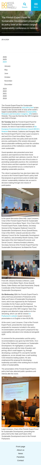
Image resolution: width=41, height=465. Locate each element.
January (7, 66)
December (8, 84)
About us (20, 450)
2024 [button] (5, 62)
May (6, 70)
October (7, 77)
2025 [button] (5, 59)
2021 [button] (5, 93)
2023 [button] (5, 89)
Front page (20, 447)
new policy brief (28, 107)
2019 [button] (5, 98)
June (6, 73)
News (20, 453)
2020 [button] (5, 96)
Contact (20, 460)
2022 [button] (5, 91)
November (8, 81)
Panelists (20, 457)
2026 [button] (5, 57)
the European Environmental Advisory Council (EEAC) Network (20, 129)
